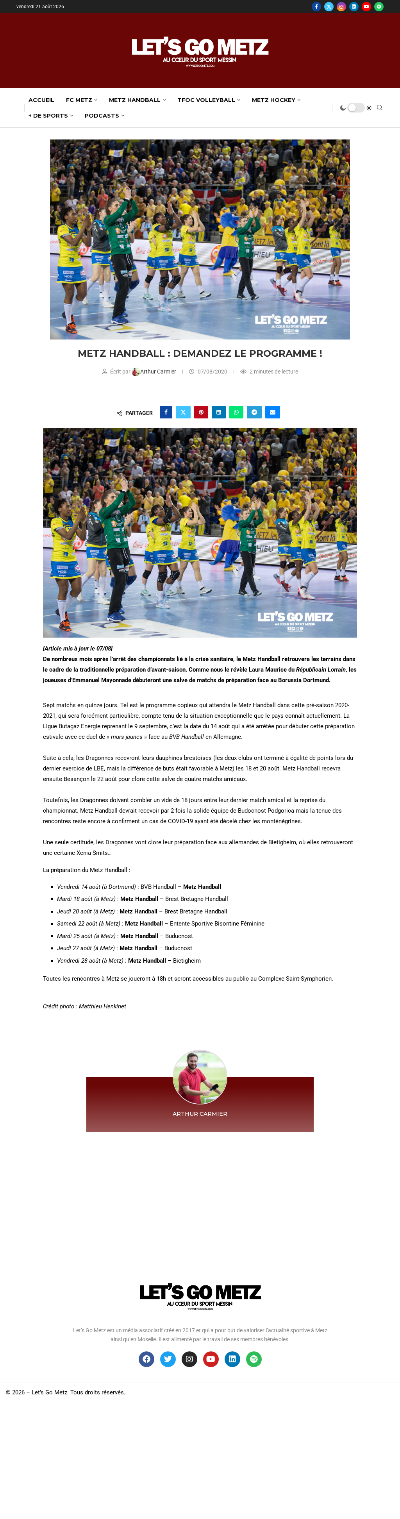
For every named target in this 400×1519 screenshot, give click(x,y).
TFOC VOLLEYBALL (206, 100)
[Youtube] (366, 6)
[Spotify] (379, 6)
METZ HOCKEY (273, 100)
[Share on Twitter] (183, 412)
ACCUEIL (41, 100)
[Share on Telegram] (254, 412)
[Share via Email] (272, 412)
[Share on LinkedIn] (219, 412)
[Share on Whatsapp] (236, 412)
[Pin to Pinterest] (201, 412)
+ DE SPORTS (48, 115)
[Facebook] (316, 6)
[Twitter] (329, 6)
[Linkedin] (354, 6)
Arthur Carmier (158, 371)
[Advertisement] (200, 1194)
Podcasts (102, 115)
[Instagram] (341, 6)
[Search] (380, 108)
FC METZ (79, 100)
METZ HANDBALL (135, 100)
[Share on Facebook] (166, 412)
